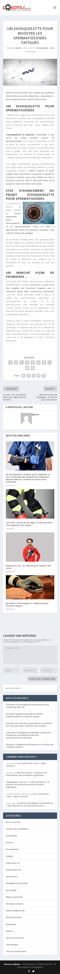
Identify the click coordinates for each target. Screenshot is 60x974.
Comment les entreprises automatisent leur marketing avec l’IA (27, 705)
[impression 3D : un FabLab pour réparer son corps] (30, 547)
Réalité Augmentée (15, 910)
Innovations (11, 876)
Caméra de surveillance (17, 829)
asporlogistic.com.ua (16, 782)
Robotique (11, 924)
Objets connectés (14, 897)
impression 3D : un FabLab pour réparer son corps (28, 566)
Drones (9, 842)
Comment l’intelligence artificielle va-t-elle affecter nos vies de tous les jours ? (29, 804)
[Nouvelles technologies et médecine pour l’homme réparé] (30, 587)
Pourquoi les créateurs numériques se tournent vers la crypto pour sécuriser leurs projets (29, 724)
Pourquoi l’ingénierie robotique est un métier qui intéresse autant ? (30, 745)
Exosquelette (42, 48)
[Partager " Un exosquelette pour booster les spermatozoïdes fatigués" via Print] (33, 368)
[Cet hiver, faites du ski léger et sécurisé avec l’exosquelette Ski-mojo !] (30, 504)
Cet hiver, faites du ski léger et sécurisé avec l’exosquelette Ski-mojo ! (29, 523)
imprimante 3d (13, 869)
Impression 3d (13, 863)
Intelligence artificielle (16, 883)
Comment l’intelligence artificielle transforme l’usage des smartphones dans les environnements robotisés (28, 735)
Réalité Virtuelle (13, 917)
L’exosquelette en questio (20, 134)
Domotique (11, 835)
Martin (19, 48)
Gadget (9, 856)
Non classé (11, 890)
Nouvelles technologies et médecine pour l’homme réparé (27, 604)
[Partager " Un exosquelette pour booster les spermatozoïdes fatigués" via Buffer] (44, 362)
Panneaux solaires (15, 903)
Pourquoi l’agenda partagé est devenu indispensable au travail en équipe (24, 715)
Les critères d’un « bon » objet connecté (26, 764)
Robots (9, 931)
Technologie (12, 944)
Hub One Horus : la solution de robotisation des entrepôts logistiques (26, 773)
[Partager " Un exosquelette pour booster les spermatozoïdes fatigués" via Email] (27, 368)
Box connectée (13, 822)
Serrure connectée (15, 937)
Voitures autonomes (16, 951)
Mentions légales (12, 964)
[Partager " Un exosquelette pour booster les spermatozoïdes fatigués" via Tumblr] (27, 362)
